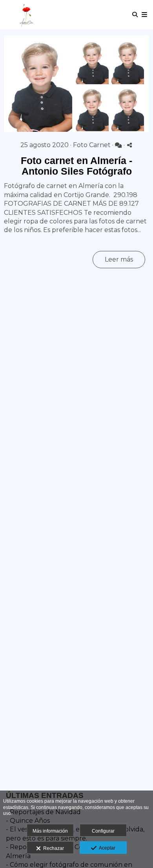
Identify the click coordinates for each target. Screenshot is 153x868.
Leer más (119, 259)
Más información (50, 831)
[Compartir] (129, 145)
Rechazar (52, 848)
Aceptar (106, 848)
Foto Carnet (92, 145)
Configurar (103, 831)
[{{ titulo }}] (76, 83)
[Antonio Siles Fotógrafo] (26, 14)
